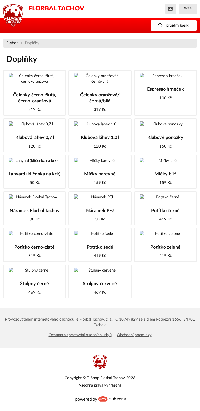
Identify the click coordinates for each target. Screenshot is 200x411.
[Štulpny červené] (100, 270)
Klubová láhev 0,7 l (34, 137)
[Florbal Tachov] (13, 9)
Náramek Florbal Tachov (35, 210)
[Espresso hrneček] (165, 76)
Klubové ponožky (165, 137)
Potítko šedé (100, 247)
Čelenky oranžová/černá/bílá (100, 98)
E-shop (12, 43)
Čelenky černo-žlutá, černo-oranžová (34, 98)
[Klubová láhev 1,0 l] (100, 124)
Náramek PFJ (100, 210)
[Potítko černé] (165, 197)
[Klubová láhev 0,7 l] (34, 124)
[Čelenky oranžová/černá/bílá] (100, 78)
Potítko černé (165, 210)
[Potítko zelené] (165, 233)
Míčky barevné (100, 174)
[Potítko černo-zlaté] (34, 233)
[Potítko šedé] (100, 233)
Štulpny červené (100, 283)
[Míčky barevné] (100, 160)
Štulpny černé (34, 283)
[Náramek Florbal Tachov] (34, 197)
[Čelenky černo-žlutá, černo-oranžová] (34, 78)
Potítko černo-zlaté (34, 247)
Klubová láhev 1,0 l (100, 137)
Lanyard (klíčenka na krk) (34, 174)
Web (188, 8)
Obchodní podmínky (134, 335)
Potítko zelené (165, 247)
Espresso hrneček (165, 89)
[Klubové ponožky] (165, 124)
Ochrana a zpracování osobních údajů (80, 335)
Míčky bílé (165, 174)
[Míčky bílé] (165, 160)
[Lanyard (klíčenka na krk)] (34, 160)
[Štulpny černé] (34, 270)
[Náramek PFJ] (100, 197)
